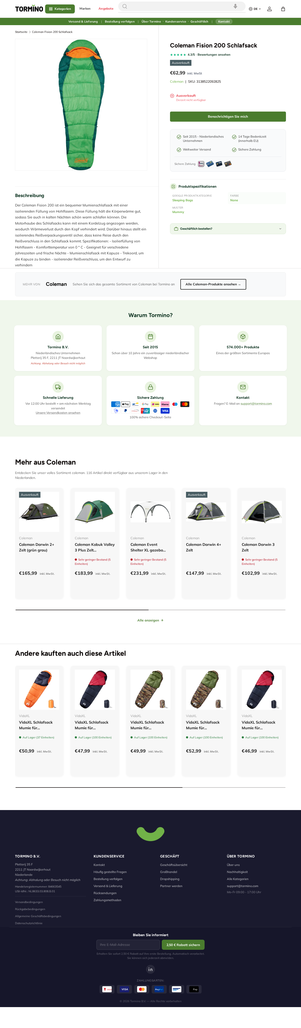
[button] (283, 9)
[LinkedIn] (150, 969)
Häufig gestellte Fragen (110, 872)
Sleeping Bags (182, 200)
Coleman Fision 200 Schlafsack (52, 32)
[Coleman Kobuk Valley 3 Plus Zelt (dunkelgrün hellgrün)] (95, 512)
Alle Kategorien (238, 879)
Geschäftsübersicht (173, 865)
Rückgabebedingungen (30, 909)
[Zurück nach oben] (150, 833)
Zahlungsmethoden (107, 900)
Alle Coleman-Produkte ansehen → (213, 284)
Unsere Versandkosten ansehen (58, 413)
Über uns (233, 865)
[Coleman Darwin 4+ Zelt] (206, 512)
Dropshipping (169, 879)
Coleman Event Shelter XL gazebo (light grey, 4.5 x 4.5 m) (148, 553)
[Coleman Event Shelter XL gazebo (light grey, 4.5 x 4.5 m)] (151, 512)
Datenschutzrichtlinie (29, 923)
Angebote (106, 8)
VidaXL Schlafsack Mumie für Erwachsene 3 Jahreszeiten (36, 730)
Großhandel (168, 872)
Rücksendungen (105, 893)
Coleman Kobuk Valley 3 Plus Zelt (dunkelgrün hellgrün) (95, 550)
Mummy (178, 212)
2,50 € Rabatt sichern (183, 945)
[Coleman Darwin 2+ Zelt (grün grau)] (39, 512)
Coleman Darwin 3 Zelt (258, 547)
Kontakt (224, 21)
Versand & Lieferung (83, 21)
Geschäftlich (199, 21)
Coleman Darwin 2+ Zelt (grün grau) (36, 547)
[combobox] (182, 6)
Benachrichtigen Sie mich (228, 116)
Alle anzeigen (148, 620)
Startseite (21, 32)
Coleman (176, 81)
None (234, 200)
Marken (85, 8)
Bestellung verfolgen (120, 21)
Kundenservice (175, 21)
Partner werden (171, 886)
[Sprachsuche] (235, 6)
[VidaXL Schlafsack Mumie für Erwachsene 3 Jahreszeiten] (39, 690)
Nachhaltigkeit (237, 872)
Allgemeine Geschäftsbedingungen (38, 916)
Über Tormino (151, 21)
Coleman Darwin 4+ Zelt (203, 547)
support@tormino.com (256, 403)
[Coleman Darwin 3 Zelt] (262, 512)
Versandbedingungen (29, 902)
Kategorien (63, 9)
